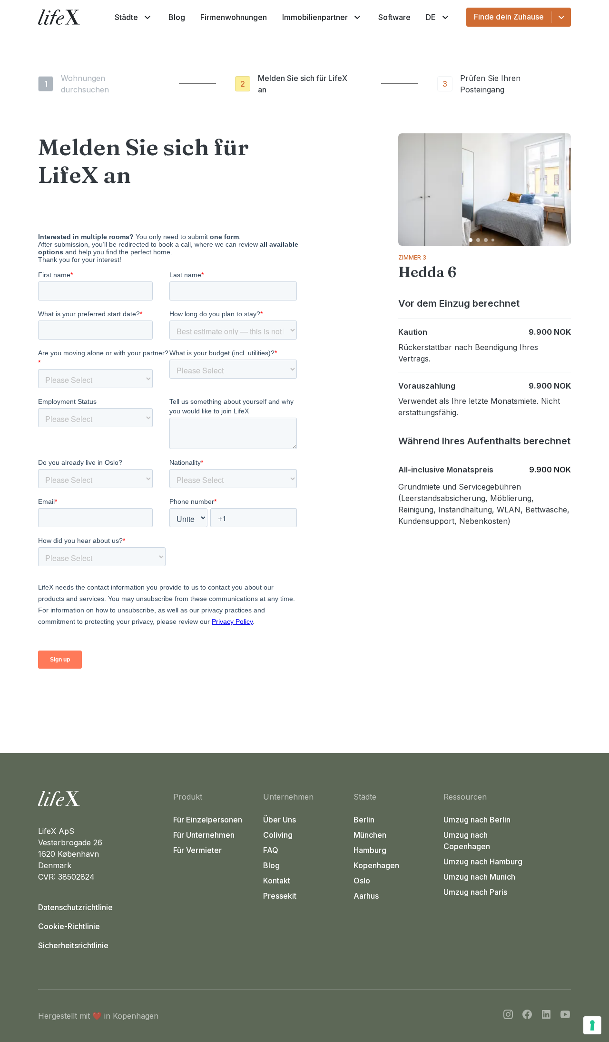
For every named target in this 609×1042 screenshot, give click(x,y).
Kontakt (276, 880)
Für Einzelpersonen (207, 819)
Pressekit (279, 896)
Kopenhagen (376, 865)
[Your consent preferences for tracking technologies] (592, 1025)
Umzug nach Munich (479, 877)
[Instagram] (508, 1016)
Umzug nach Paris (475, 892)
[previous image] (409, 189)
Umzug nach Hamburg (482, 861)
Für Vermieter (197, 850)
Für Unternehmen (204, 835)
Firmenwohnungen (233, 17)
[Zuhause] (102, 798)
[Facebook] (527, 1016)
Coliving (278, 835)
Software (394, 17)
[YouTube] (565, 1016)
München (370, 835)
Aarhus (366, 896)
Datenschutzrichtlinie (75, 907)
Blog (176, 17)
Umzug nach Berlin (477, 819)
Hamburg (370, 850)
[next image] (559, 189)
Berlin (364, 819)
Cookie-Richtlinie (69, 926)
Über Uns (279, 819)
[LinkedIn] (546, 1016)
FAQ (270, 850)
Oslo (362, 880)
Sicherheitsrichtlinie (73, 945)
